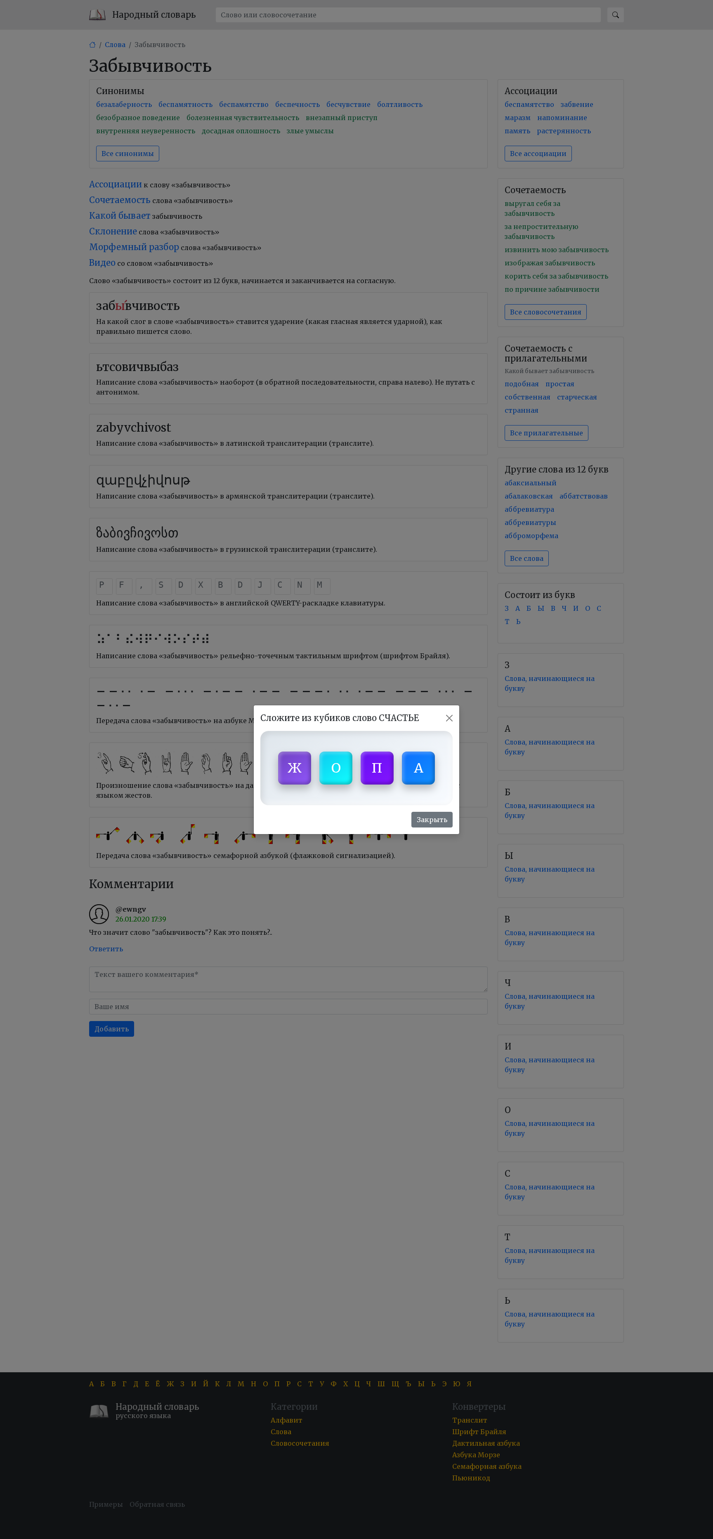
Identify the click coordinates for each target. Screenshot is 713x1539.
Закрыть (432, 820)
